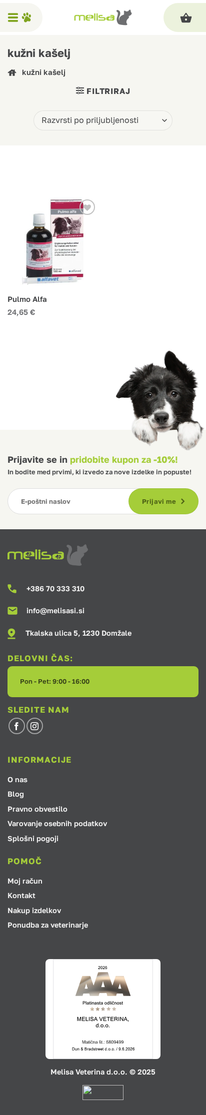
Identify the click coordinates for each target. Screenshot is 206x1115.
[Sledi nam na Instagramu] (34, 726)
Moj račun (25, 881)
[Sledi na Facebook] (16, 726)
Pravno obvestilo (38, 809)
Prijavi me (159, 501)
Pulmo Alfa (27, 299)
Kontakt (22, 896)
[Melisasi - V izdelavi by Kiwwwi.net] (103, 17)
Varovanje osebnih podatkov (57, 824)
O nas (18, 780)
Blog (16, 794)
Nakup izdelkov (34, 911)
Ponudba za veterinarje (48, 925)
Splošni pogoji (33, 839)
